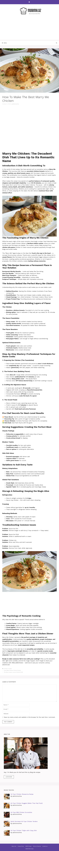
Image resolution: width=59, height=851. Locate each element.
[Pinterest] (29, 2)
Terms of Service (37, 846)
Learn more (8, 776)
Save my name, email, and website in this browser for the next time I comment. (29, 717)
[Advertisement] (29, 29)
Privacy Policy (21, 846)
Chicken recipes (8, 668)
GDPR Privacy (28, 846)
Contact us (44, 846)
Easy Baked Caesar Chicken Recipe (12, 670)
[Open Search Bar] (56, 43)
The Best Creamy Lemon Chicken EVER (13, 672)
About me (14, 846)
